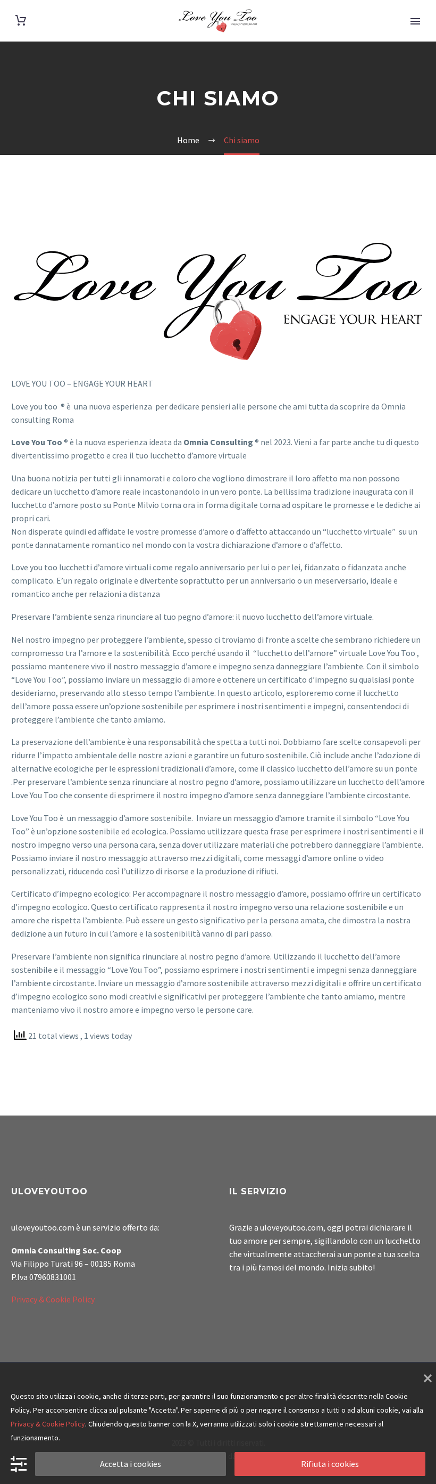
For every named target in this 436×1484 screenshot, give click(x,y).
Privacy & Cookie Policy (53, 1299)
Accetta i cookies (130, 1463)
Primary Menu (415, 21)
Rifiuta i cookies (330, 1463)
